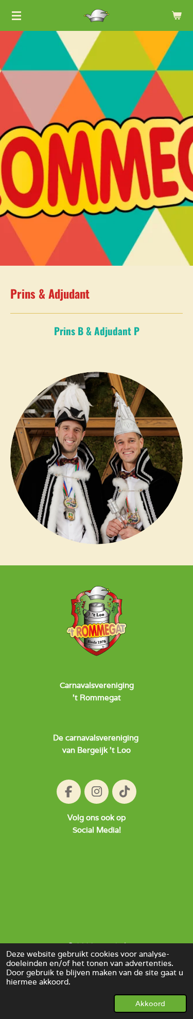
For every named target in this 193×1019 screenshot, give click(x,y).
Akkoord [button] (150, 1003)
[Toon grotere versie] (96, 458)
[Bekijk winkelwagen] (176, 15)
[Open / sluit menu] (16, 15)
